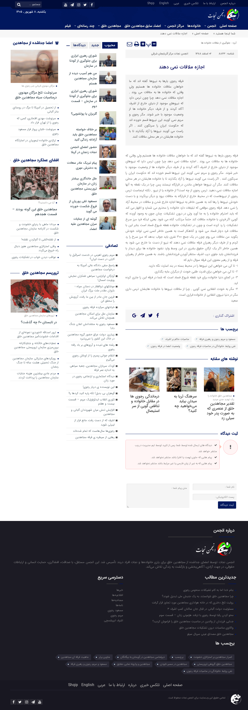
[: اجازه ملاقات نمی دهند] (129, 44)
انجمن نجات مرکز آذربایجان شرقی (169, 54)
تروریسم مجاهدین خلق (40, 273)
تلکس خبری (191, 3)
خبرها (119, 590)
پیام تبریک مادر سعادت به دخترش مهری (82, 165)
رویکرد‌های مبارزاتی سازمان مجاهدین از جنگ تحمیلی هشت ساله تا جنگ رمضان (36, 362)
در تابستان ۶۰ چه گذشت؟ (39, 322)
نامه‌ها (119, 605)
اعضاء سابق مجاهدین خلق (142, 26)
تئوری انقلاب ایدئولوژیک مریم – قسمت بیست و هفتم (91, 401)
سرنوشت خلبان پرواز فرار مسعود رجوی (38, 131)
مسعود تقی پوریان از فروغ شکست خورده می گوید (83, 206)
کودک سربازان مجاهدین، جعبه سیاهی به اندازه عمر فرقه (92, 368)
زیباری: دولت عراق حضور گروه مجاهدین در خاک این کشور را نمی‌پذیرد (91, 336)
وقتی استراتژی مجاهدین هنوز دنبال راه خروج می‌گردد (36, 248)
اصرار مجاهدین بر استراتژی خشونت (213, 657)
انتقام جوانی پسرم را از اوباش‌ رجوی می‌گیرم (93, 357)
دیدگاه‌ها (79, 45)
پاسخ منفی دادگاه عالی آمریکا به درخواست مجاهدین (96, 267)
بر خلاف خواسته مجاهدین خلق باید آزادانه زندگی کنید (84, 134)
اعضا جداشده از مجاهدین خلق (36, 46)
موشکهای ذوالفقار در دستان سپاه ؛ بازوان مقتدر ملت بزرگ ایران (95, 288)
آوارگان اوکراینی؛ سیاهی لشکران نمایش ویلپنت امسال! (92, 278)
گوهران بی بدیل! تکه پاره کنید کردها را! (92, 393)
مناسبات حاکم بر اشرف (177, 339)
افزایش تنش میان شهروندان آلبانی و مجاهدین (93, 412)
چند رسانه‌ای (85, 26)
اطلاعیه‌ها (117, 595)
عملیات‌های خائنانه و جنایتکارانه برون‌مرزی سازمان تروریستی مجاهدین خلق (36, 347)
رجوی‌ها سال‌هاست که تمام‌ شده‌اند (94, 431)
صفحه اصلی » (200, 33)
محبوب (110, 45)
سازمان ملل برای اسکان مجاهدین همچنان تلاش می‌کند (95, 316)
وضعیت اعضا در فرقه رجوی (165, 346)
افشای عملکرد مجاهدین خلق (36, 160)
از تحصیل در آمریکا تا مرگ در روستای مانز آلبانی (36, 109)
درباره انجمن (227, 3)
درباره (132, 685)
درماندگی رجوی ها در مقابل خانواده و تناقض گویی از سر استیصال (144, 403)
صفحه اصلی (228, 26)
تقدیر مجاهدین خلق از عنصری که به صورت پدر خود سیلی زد (220, 411)
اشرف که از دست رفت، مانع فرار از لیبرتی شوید (94, 422)
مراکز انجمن (175, 26)
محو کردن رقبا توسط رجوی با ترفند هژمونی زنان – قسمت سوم (196, 615)
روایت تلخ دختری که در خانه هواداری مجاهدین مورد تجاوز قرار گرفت (193, 602)
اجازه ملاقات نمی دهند (181, 67)
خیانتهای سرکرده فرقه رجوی (99, 307)
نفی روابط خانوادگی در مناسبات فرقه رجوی (212, 346)
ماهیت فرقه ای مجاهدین (75, 657)
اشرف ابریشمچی (113, 620)
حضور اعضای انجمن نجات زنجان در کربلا (83, 150)
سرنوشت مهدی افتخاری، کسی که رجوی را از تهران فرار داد (38, 120)
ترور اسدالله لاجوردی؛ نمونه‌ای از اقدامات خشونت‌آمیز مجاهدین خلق (38, 334)
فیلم (68, 26)
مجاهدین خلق (111, 26)
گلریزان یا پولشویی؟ (84, 113)
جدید (95, 45)
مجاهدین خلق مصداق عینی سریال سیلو (210, 634)
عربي (176, 3)
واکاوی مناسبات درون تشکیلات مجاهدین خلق (206, 627)
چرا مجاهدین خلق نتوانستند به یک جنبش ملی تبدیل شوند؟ (198, 596)
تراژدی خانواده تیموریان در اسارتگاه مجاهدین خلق (37, 142)
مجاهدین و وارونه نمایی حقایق (133, 664)
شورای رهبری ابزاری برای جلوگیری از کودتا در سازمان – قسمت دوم (83, 98)
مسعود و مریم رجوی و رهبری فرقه (217, 339)
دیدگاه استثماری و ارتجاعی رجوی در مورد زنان (93, 378)
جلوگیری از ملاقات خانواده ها (215, 43)
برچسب (179, 657)
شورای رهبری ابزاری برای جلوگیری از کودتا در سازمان (83, 60)
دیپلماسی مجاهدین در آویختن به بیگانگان (142, 657)
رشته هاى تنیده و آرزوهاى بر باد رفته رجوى (93, 347)
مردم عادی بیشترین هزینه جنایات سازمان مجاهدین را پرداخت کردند (38, 375)
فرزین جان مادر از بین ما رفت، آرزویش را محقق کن (92, 299)
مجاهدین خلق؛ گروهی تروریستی (214, 664)
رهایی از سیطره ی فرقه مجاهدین (95, 437)
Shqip (151, 3)
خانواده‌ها (194, 26)
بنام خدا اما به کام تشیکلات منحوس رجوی (208, 590)
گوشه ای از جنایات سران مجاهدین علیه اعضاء (84, 224)
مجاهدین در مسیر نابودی (173, 664)
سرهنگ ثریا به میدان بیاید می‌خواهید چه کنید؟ (185, 403)
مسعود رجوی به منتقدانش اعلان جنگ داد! (92, 326)
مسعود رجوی (115, 610)
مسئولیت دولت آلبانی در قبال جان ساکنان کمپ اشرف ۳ (200, 609)
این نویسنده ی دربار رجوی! (99, 387)
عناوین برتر (104, 657)
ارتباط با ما (209, 3)
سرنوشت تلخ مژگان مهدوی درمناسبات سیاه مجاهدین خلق (36, 95)
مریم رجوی (117, 615)
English (164, 3)
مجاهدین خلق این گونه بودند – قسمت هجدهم (34, 212)
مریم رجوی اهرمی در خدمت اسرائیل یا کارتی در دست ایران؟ (92, 257)
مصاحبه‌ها (117, 600)
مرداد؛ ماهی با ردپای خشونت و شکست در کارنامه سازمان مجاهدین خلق (37, 228)
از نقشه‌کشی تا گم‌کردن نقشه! (39, 239)
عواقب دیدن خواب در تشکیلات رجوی (34, 257)
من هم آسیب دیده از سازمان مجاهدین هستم (83, 78)
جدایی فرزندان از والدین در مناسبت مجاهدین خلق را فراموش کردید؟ (193, 621)
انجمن (211, 26)
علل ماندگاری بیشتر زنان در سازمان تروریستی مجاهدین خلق (84, 186)
